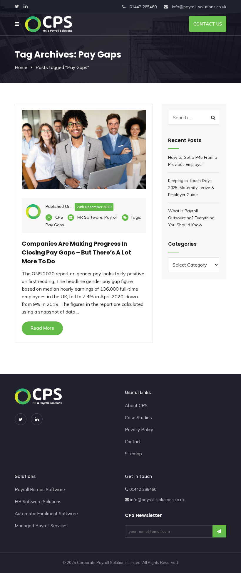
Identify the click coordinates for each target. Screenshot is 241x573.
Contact (133, 441)
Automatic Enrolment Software (46, 513)
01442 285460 (143, 6)
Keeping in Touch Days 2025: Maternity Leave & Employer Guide (191, 187)
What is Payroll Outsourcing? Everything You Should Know (191, 217)
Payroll (111, 217)
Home (21, 67)
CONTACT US (207, 24)
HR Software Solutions (38, 501)
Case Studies (138, 417)
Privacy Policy (139, 429)
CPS (59, 217)
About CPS (136, 405)
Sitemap (133, 453)
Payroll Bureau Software (40, 489)
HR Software (89, 217)
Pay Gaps (55, 224)
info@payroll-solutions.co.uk (199, 6)
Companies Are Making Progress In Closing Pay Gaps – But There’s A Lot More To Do (76, 252)
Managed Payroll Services (41, 525)
